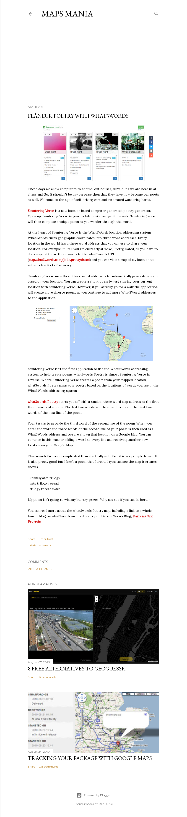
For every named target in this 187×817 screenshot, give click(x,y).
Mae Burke (106, 804)
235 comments (48, 766)
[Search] (156, 12)
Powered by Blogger (97, 795)
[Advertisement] (93, 62)
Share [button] (31, 539)
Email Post (46, 539)
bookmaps (44, 545)
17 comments (47, 677)
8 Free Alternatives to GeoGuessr (76, 668)
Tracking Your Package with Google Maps (90, 758)
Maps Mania (67, 13)
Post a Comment (41, 569)
